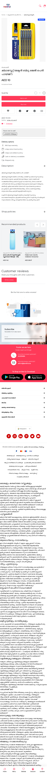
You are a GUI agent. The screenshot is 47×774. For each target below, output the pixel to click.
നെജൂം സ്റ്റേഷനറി (12, 120)
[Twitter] (32, 436)
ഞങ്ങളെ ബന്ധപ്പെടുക (16, 466)
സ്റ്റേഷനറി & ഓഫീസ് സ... (15, 15)
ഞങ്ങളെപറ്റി (11, 455)
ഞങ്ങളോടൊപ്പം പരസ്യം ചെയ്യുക (27, 455)
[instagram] (14, 436)
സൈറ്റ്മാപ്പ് (33, 473)
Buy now (23, 104)
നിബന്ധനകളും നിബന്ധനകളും (18, 473)
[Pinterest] (26, 436)
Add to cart (23, 98)
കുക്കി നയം (34, 469)
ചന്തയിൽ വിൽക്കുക (10, 134)
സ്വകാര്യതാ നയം (14, 469)
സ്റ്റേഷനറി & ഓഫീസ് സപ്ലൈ (12, 253)
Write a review (9, 280)
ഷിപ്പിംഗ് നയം (25, 469)
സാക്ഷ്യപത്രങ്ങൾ (23, 477)
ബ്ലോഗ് (24, 459)
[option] (23, 40)
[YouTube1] (38, 436)
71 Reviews (9, 123)
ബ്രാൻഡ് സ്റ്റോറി (33, 459)
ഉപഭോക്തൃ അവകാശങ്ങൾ (32, 462)
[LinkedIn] (20, 436)
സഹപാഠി (5, 67)
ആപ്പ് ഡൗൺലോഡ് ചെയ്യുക (13, 462)
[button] (40, 6)
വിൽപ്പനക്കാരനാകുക (13, 459)
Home (3, 15)
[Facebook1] (9, 436)
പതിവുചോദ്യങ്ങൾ (31, 466)
